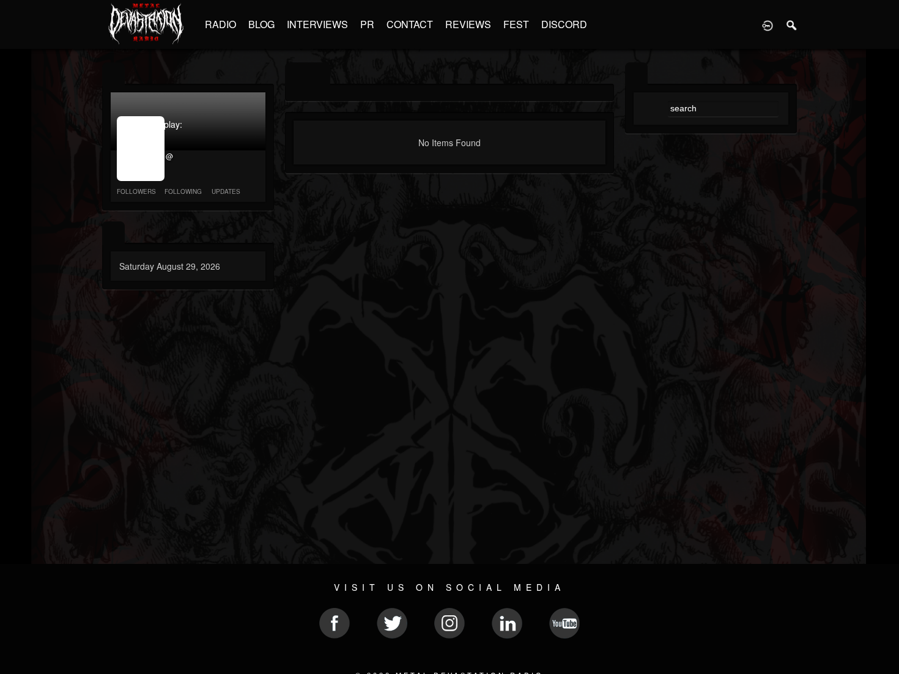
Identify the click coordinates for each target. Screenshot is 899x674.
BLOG (261, 24)
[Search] (792, 24)
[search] (636, 74)
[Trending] (113, 233)
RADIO (220, 24)
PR (367, 24)
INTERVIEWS (317, 24)
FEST (516, 24)
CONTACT (410, 24)
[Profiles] (113, 74)
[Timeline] (296, 74)
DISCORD (564, 24)
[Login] (767, 24)
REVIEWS (468, 24)
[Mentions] (319, 74)
